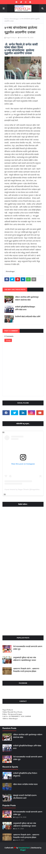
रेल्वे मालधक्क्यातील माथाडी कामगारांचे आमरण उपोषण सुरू (27, 647)
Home (6, 19)
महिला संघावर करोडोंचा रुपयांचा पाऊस (25, 784)
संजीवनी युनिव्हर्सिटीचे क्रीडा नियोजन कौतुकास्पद (25, 774)
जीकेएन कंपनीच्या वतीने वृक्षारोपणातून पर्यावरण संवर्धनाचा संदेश (27, 298)
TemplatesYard (24, 848)
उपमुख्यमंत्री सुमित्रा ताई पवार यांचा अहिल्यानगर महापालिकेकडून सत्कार (24, 658)
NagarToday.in (11, 37)
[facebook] (16, 2)
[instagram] (25, 2)
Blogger (23, 850)
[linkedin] (23, 412)
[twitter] (21, 2)
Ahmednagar (14, 19)
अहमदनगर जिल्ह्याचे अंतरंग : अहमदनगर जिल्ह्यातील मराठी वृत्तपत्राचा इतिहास (26, 670)
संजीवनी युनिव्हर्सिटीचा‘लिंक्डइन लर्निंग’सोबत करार (25, 308)
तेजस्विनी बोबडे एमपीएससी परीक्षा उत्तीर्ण (27, 317)
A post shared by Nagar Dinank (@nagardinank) (23, 489)
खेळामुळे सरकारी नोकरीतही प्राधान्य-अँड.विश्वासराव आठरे (25, 796)
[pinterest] (30, 2)
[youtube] (40, 412)
